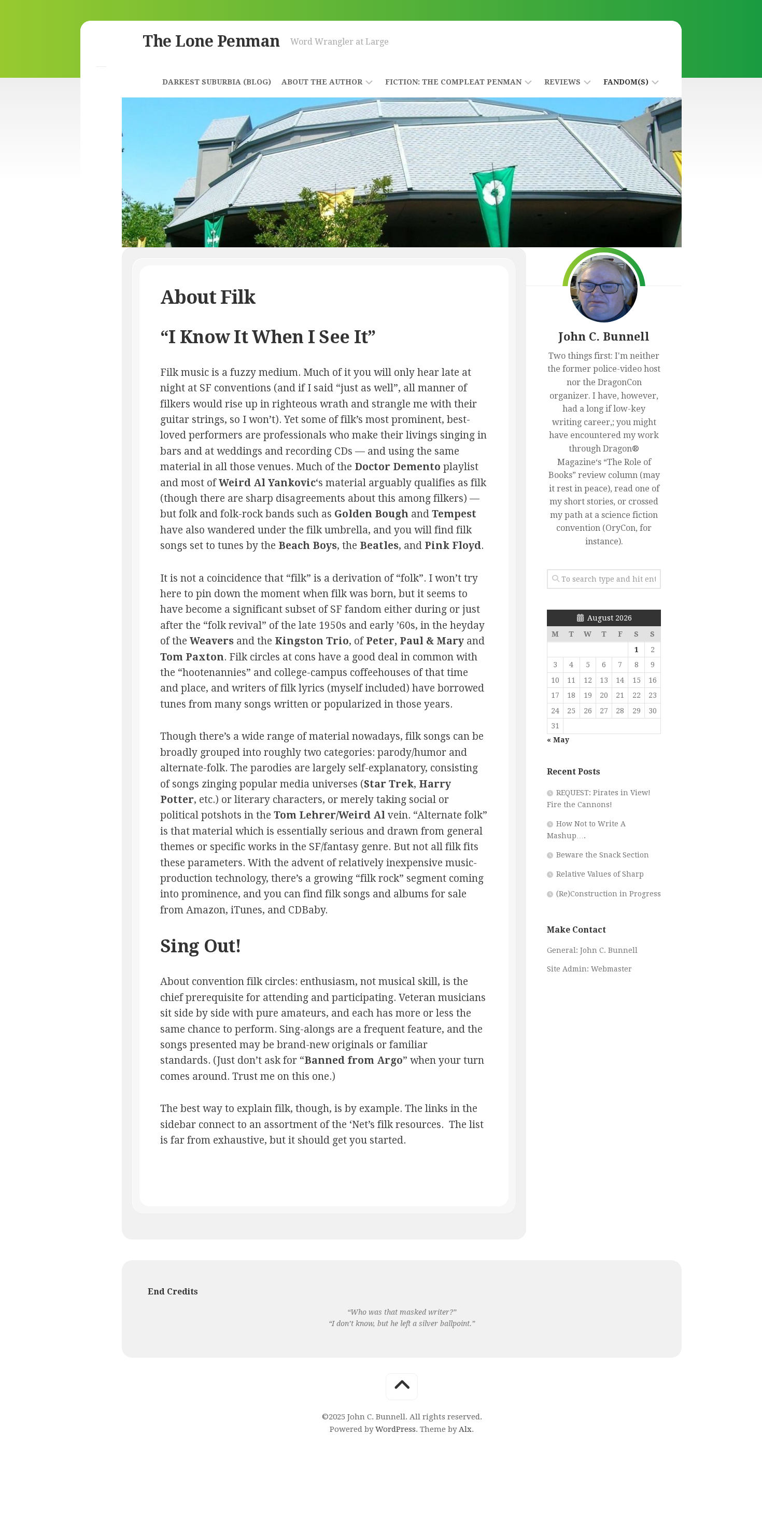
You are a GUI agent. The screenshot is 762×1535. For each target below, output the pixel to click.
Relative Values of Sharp (600, 874)
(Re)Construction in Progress (608, 894)
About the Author (321, 82)
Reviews (562, 82)
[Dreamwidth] (101, 84)
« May (558, 740)
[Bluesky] (101, 48)
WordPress (395, 1429)
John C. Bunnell (609, 950)
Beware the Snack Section (602, 855)
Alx (465, 1429)
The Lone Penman (211, 41)
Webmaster (611, 969)
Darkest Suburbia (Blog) (216, 82)
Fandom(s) (625, 82)
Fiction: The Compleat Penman (453, 82)
